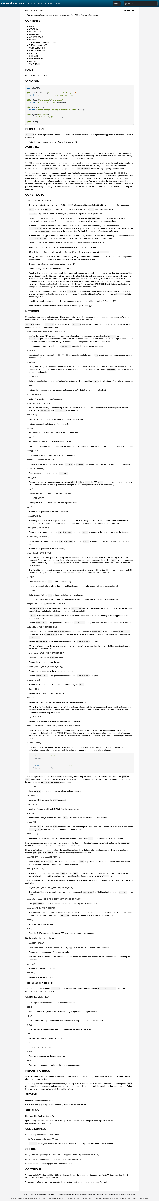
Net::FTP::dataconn (33, 991)
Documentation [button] (51, 3)
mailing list (98, 1198)
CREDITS (33, 61)
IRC (105, 1198)
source (36, 10)
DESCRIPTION (35, 31)
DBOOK (54, 1194)
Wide (116, 3)
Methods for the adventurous (44, 42)
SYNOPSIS (34, 29)
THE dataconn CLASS (38, 45)
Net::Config (108, 238)
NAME (32, 26)
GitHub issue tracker (81, 1194)
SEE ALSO (33, 56)
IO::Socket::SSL (49, 259)
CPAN (40, 10)
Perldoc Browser (15, 3)
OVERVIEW (34, 34)
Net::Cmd (70, 268)
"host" (60, 221)
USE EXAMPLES (36, 58)
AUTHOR (33, 53)
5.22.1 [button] (30, 3)
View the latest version (89, 15)
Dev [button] (38, 3)
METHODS (33, 39)
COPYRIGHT (34, 63)
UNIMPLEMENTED (37, 47)
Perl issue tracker (86, 1198)
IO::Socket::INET (111, 218)
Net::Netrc (29, 1116)
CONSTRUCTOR (36, 37)
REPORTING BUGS (37, 50)
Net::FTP (29, 10)
